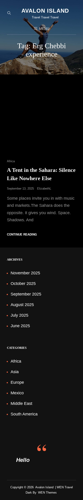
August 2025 (22, 304)
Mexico (17, 393)
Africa (11, 161)
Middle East (21, 403)
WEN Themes (47, 492)
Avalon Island (45, 11)
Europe (17, 382)
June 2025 (20, 326)
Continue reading (22, 234)
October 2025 (23, 283)
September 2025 (26, 294)
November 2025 (25, 273)
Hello (23, 460)
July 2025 (19, 315)
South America (24, 414)
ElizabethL (44, 188)
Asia (15, 371)
